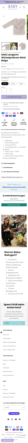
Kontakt (5, 389)
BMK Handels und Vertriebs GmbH (14, 187)
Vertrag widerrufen (8, 375)
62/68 (13, 83)
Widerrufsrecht (10, 434)
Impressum (6, 334)
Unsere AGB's (7, 338)
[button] (3, 7)
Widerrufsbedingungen (9, 342)
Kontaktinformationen (19, 437)
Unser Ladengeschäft (9, 349)
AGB (6, 437)
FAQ (4, 385)
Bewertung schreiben (14, 204)
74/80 (21, 83)
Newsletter (6, 367)
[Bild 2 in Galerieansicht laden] (14, 46)
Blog (4, 364)
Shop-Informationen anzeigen (11, 108)
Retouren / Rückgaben (9, 360)
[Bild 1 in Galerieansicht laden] (5, 46)
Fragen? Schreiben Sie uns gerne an (11, 177)
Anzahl (3, 87)
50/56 (5, 83)
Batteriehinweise (8, 371)
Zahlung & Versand (8, 397)
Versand (8, 68)
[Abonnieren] (23, 323)
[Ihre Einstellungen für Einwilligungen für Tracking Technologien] (1, 332)
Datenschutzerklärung (9, 346)
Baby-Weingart (13, 432)
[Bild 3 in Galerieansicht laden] (22, 46)
